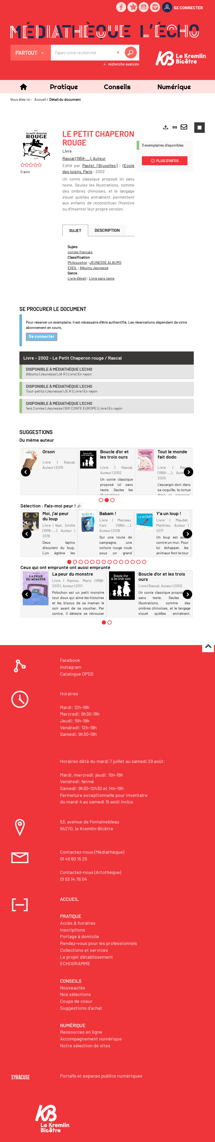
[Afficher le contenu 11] (127, 562)
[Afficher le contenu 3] (112, 500)
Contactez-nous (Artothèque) (90, 872)
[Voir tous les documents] (79, 506)
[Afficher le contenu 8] (110, 562)
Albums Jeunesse (94, 267)
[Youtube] (144, 7)
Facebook (70, 660)
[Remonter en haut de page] (208, 646)
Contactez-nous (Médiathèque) (92, 852)
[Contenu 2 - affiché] (107, 500)
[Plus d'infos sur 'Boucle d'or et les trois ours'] (88, 459)
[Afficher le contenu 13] (138, 562)
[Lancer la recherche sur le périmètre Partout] (132, 53)
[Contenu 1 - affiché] (69, 562)
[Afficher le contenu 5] (92, 562)
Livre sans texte (101, 278)
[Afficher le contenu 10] (121, 562)
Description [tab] (107, 230)
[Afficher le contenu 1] (101, 500)
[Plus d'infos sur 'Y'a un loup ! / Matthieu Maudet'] (145, 521)
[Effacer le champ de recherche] (118, 53)
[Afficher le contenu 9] (115, 562)
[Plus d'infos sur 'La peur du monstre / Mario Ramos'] (36, 588)
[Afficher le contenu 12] (133, 562)
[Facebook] (121, 7)
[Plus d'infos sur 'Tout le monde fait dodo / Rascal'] (146, 460)
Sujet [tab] (75, 230)
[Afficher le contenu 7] (104, 562)
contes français (80, 252)
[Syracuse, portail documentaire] (104, 30)
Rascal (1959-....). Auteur (84, 158)
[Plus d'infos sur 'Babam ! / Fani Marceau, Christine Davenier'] (88, 522)
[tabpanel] (98, 262)
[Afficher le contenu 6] (98, 562)
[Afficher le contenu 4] (86, 562)
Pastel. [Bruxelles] (99, 165)
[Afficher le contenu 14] (144, 562)
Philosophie (77, 262)
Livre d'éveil (77, 278)
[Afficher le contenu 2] (75, 562)
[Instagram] (155, 7)
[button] (64, 86)
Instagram (70, 667)
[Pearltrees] (132, 7)
